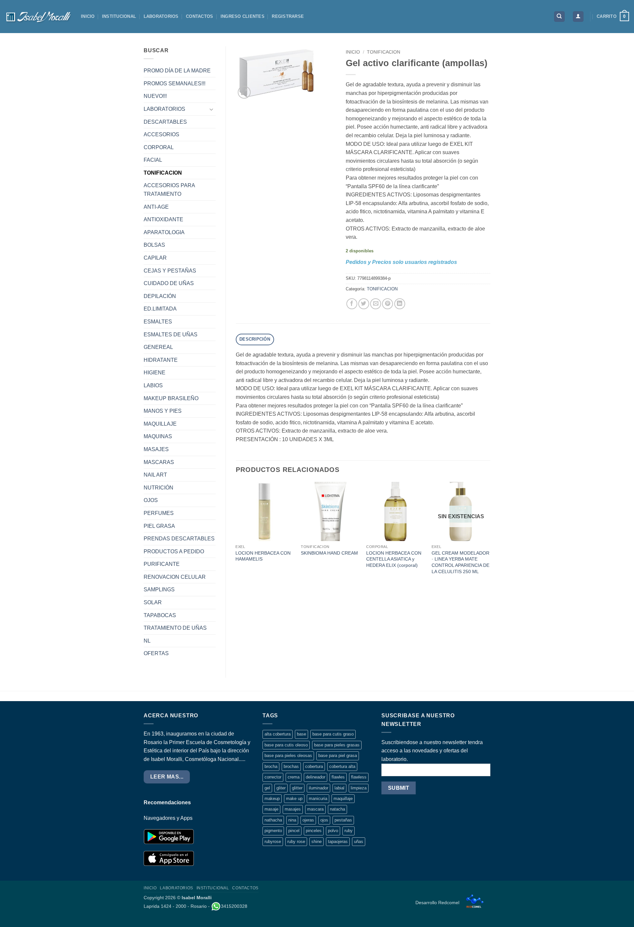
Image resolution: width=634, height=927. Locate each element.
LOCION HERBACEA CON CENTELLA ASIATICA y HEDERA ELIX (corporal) (393, 559)
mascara (315, 809)
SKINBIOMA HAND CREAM (329, 553)
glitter (297, 787)
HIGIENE (154, 372)
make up (294, 798)
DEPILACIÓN (160, 296)
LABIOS (153, 385)
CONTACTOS (199, 16)
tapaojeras (338, 841)
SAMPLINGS (159, 589)
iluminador (318, 787)
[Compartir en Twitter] (363, 303)
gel (267, 787)
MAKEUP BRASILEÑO (171, 398)
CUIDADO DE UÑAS (169, 283)
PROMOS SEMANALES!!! (174, 83)
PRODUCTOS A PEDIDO (174, 551)
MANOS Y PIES (163, 411)
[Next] (490, 534)
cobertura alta (342, 766)
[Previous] (236, 534)
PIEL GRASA (159, 526)
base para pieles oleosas (288, 755)
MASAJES (156, 449)
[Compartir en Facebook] (351, 303)
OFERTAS (156, 653)
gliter (281, 787)
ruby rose (296, 841)
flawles (338, 777)
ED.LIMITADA (160, 309)
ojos (324, 820)
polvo (333, 830)
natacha (337, 809)
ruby (348, 830)
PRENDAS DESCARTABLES (179, 538)
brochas (291, 766)
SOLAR (153, 602)
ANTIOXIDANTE (163, 219)
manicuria (318, 798)
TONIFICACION (163, 173)
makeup (272, 798)
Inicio (353, 52)
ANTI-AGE (156, 207)
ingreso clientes (242, 16)
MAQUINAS (158, 436)
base (301, 734)
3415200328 (234, 906)
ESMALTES (158, 321)
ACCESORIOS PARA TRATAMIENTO (169, 190)
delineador (315, 777)
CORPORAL (159, 147)
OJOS (151, 500)
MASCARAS (159, 462)
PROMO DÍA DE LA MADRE (177, 70)
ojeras (308, 820)
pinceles (314, 830)
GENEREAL (158, 347)
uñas (358, 841)
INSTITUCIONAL (119, 16)
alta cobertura (277, 734)
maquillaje (343, 798)
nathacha (273, 820)
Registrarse (288, 16)
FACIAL (153, 160)
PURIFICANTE (162, 564)
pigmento (273, 830)
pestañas (343, 820)
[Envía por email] (375, 303)
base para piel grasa (337, 755)
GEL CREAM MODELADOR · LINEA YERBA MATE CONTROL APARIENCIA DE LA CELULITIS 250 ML (460, 562)
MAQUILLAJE (160, 424)
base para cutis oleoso (286, 744)
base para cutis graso (333, 734)
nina (292, 820)
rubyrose (272, 841)
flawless (359, 777)
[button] (578, 16)
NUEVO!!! (155, 96)
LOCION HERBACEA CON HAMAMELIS (263, 556)
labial (339, 787)
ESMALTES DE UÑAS (170, 334)
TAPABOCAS (160, 615)
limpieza (359, 787)
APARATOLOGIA (164, 232)
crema (293, 777)
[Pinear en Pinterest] (387, 303)
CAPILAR (155, 258)
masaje (271, 809)
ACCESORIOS (161, 134)
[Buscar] (559, 16)
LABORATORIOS (161, 16)
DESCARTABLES (165, 122)
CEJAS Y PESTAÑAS (170, 271)
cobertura (314, 766)
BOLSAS (154, 245)
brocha (270, 766)
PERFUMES (159, 513)
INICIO (88, 16)
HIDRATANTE (161, 360)
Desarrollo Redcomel (438, 902)
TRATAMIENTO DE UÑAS (175, 628)
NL (147, 641)
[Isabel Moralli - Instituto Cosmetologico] (38, 16)
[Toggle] (212, 109)
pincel (293, 830)
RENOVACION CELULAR (175, 577)
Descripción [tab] (254, 339)
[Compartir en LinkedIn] (399, 303)
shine (316, 841)
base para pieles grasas (337, 744)
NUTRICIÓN (158, 487)
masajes (293, 809)
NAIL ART (155, 475)
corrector (272, 777)
